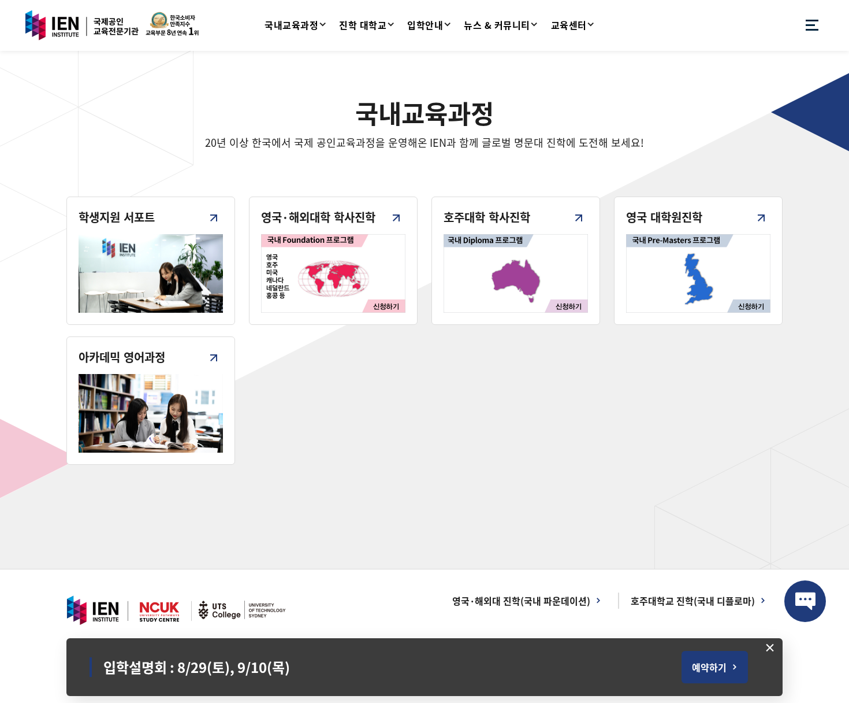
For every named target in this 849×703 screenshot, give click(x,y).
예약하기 (709, 667)
